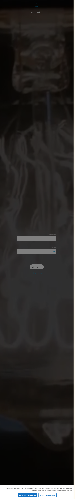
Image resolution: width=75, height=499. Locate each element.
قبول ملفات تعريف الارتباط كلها (27, 495)
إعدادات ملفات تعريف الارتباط (47, 495)
